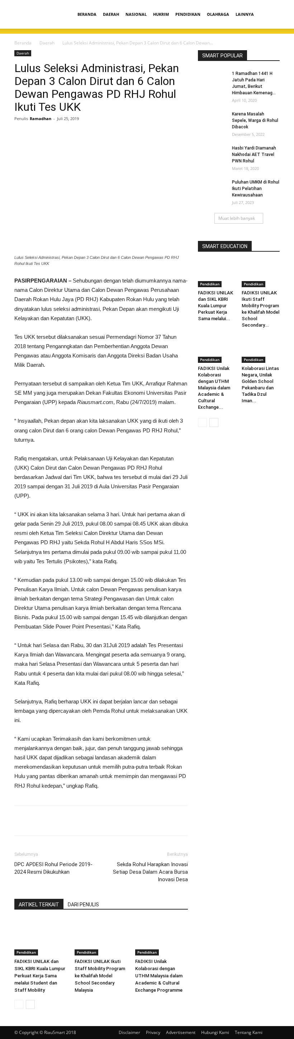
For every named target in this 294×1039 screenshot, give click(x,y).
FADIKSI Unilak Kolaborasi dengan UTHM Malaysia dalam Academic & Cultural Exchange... (214, 388)
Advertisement (180, 1032)
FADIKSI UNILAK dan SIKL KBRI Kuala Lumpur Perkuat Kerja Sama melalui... (215, 305)
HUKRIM (161, 14)
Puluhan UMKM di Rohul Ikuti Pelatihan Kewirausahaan (255, 189)
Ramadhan (40, 118)
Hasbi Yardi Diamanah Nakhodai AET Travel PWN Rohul (254, 154)
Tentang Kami (248, 1032)
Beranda (23, 43)
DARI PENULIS (83, 904)
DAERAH (111, 14)
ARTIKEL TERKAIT (39, 904)
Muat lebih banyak (236, 218)
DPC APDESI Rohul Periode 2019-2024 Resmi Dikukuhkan (53, 868)
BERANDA (86, 14)
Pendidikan (26, 952)
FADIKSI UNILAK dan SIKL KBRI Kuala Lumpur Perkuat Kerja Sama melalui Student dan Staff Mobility (39, 976)
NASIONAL (136, 14)
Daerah (46, 43)
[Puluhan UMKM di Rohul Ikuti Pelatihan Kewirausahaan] (212, 189)
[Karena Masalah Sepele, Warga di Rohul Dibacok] (212, 121)
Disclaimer (129, 1032)
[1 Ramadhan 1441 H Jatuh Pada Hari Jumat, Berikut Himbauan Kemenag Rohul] (212, 80)
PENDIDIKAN (187, 14)
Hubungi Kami (215, 1032)
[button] (271, 14)
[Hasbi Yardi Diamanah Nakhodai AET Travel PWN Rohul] (212, 155)
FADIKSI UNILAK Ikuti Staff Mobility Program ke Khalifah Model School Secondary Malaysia (100, 976)
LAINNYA (245, 14)
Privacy (153, 1032)
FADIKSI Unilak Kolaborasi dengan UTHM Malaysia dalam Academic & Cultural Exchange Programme (158, 976)
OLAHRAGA (218, 14)
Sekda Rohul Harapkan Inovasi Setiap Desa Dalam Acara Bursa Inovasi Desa (150, 872)
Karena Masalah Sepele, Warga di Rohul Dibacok (255, 120)
